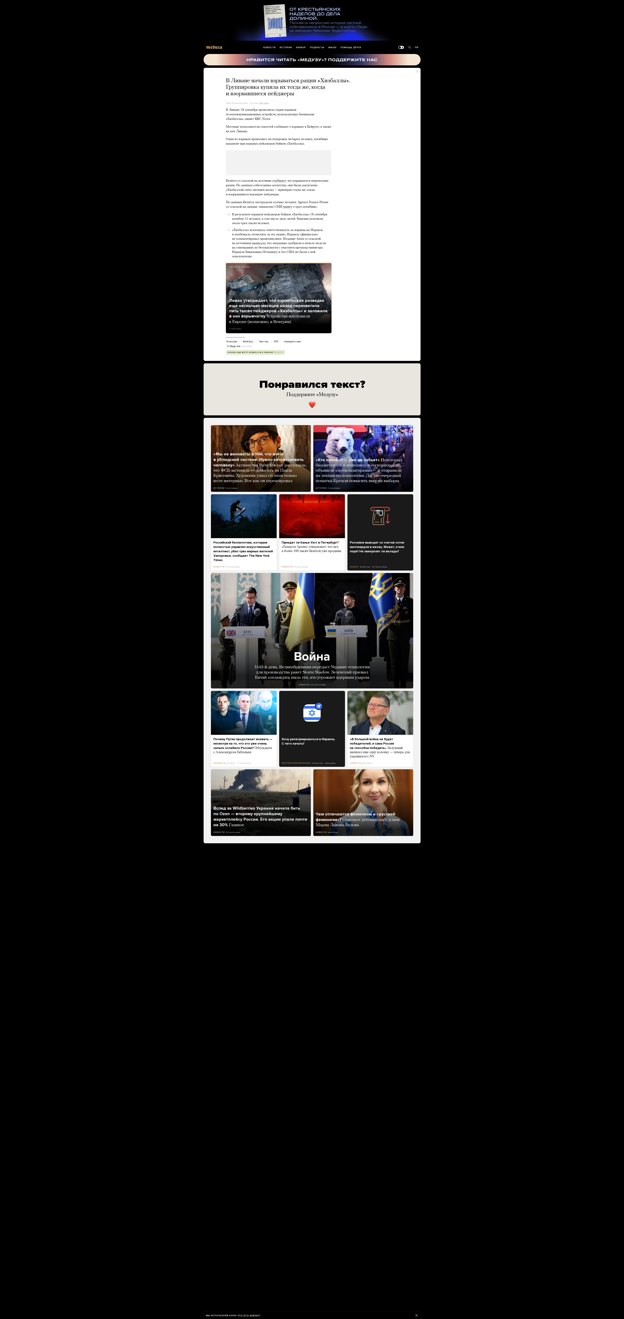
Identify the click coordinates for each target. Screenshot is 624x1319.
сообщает (279, 180)
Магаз (332, 47)
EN (416, 47)
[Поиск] (409, 47)
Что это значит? (249, 1315)
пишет (287, 207)
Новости (269, 47)
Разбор (301, 47)
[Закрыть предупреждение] (416, 1315)
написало (259, 243)
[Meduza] (214, 47)
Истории (286, 47)
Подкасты (317, 47)
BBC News (264, 103)
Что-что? (247, 346)
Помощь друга (350, 47)
